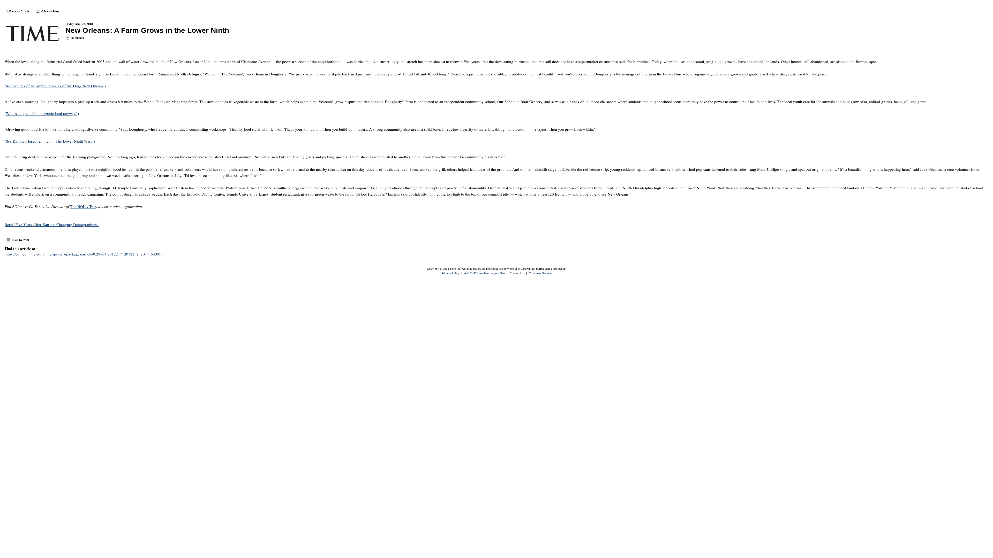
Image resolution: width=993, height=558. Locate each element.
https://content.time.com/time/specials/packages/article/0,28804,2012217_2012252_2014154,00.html (87, 254)
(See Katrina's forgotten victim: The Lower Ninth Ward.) (50, 141)
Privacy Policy (450, 273)
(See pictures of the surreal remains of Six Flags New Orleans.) (55, 85)
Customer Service (540, 273)
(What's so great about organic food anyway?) (42, 113)
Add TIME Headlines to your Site (484, 273)
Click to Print (50, 11)
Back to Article (19, 11)
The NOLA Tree (83, 206)
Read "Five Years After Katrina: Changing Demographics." (52, 224)
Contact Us (517, 273)
